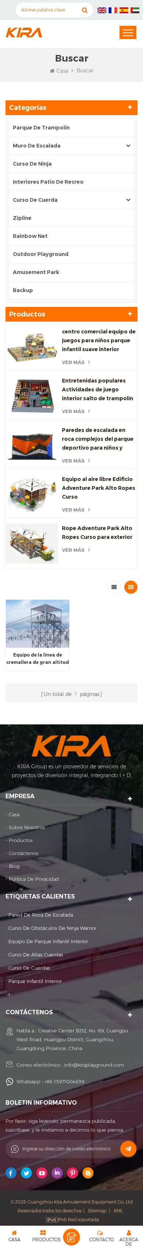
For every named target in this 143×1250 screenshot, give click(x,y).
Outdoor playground (41, 254)
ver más (73, 362)
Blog (14, 866)
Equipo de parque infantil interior (48, 941)
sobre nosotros (27, 827)
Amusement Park (36, 272)
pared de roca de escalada (40, 915)
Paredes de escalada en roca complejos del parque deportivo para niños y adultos (97, 439)
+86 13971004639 (64, 1081)
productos (21, 840)
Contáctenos (23, 853)
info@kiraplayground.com (94, 1065)
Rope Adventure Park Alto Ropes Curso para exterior (97, 532)
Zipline (22, 218)
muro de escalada (36, 145)
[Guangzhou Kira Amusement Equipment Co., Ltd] (24, 32)
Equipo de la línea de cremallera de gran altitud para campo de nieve (37, 659)
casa (14, 814)
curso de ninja (32, 163)
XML (118, 1210)
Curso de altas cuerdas (35, 955)
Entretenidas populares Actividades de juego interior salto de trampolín (97, 389)
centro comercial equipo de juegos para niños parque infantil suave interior (99, 340)
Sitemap (97, 1210)
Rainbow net (30, 236)
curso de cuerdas (29, 968)
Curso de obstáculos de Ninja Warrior (52, 928)
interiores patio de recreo (48, 182)
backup (23, 290)
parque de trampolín (41, 127)
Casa (62, 70)
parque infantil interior (35, 981)
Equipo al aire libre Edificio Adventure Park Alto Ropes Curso (98, 488)
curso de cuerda (35, 200)
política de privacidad (34, 879)
